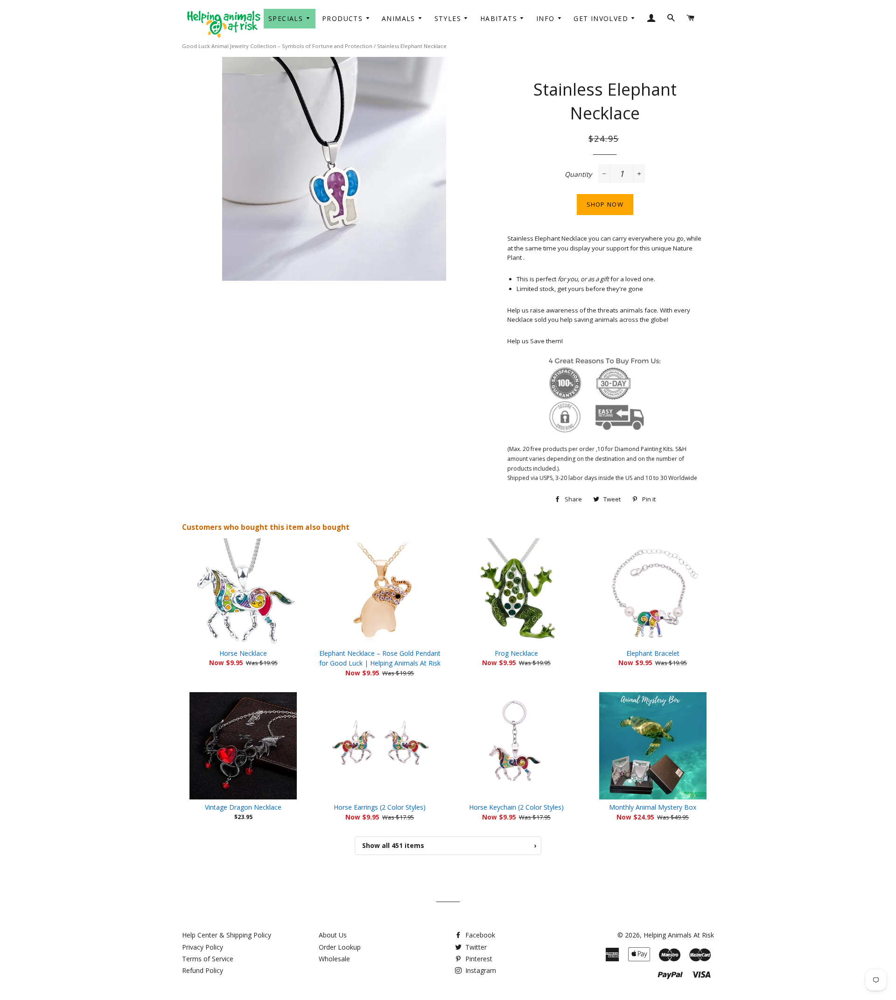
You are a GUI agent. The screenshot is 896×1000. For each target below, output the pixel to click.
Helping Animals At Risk (679, 935)
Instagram (479, 970)
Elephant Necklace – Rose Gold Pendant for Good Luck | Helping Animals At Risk (380, 658)
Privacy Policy (202, 947)
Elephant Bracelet (652, 653)
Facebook (479, 935)
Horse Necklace (243, 653)
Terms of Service (207, 958)
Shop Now (605, 204)
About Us (333, 935)
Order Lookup (340, 947)
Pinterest (477, 958)
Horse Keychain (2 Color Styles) (516, 807)
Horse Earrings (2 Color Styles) (380, 807)
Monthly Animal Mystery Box (652, 807)
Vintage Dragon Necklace (243, 807)
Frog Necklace (516, 653)
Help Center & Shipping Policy (226, 935)
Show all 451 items (449, 845)
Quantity (578, 174)
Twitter (475, 947)
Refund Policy (202, 970)
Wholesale (334, 958)
